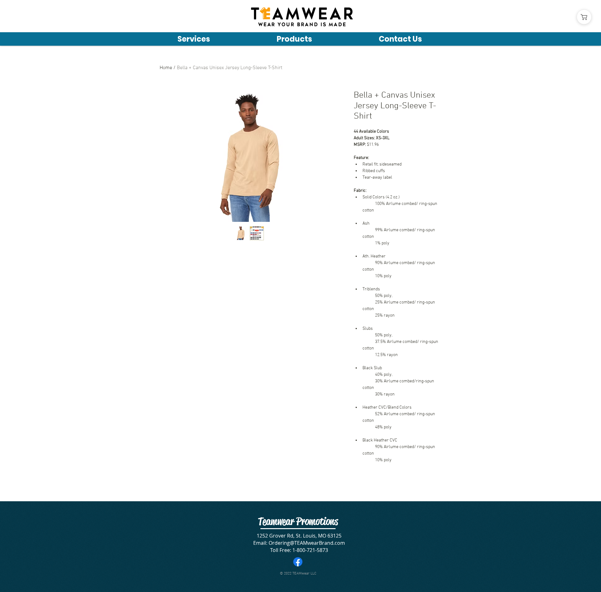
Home (166, 68)
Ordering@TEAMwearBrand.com (307, 542)
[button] (294, 38)
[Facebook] (298, 562)
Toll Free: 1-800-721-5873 (299, 550)
